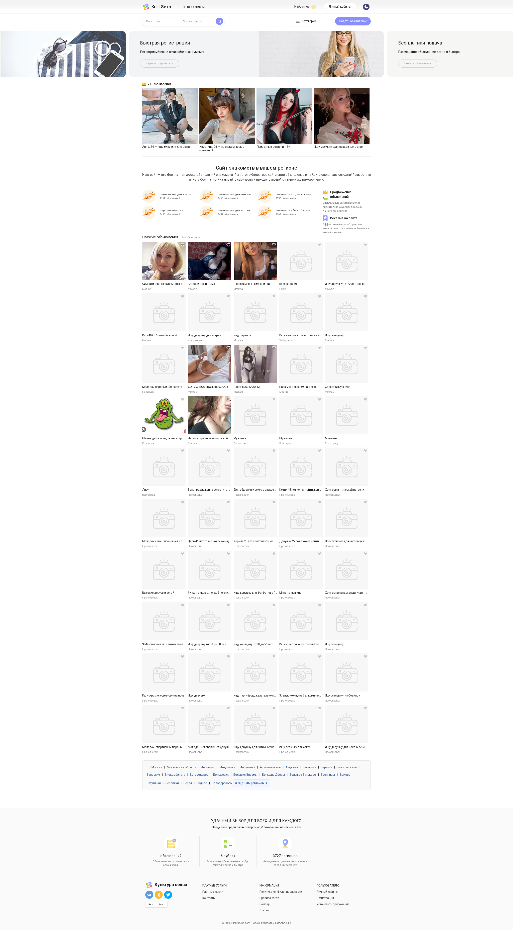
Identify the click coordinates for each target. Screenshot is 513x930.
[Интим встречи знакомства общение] (209, 415)
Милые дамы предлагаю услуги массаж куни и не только (179, 438)
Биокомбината (175, 774)
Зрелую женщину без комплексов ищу (304, 695)
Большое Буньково (303, 774)
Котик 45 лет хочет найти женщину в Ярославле (311, 489)
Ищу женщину (334, 335)
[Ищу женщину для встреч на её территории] (301, 312)
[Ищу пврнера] (255, 312)
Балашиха (309, 767)
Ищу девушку (197, 695)
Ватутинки (154, 783)
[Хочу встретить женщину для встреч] (346, 570)
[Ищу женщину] (346, 312)
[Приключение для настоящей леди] (346, 518)
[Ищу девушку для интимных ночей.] (255, 724)
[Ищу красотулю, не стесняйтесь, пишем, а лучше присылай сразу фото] (301, 621)
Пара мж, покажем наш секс (297, 386)
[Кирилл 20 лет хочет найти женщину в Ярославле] (255, 518)
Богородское (199, 774)
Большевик (221, 774)
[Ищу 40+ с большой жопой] (164, 312)
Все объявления (191, 237)
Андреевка (227, 767)
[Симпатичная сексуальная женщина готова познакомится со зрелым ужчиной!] (164, 261)
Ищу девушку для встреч (204, 335)
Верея (188, 783)
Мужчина (240, 438)
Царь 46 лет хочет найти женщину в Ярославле (219, 541)
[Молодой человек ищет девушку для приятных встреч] (209, 724)
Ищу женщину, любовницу (342, 695)
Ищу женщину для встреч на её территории (308, 335)
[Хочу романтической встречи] (346, 467)
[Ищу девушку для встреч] (209, 312)
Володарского (222, 783)
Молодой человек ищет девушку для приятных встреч (224, 747)
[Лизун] (164, 467)
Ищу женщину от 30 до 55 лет (253, 644)
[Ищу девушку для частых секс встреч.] (346, 724)
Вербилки (172, 783)
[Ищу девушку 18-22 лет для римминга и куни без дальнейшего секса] (346, 261)
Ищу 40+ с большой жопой (159, 335)
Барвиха (326, 767)
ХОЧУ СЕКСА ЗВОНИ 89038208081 (210, 386)
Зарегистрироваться (160, 63)
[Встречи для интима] (209, 261)
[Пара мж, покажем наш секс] (301, 364)
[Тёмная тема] (366, 7)
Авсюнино (208, 767)
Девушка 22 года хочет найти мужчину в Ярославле (313, 541)
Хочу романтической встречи (344, 489)
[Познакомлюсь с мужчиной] (255, 261)
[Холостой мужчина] (346, 364)
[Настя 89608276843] (255, 364)
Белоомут (153, 774)
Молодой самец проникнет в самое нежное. (171, 541)
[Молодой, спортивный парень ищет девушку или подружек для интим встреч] (164, 724)
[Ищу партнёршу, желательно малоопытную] (255, 672)
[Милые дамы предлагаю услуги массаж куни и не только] (164, 415)
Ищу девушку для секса (295, 747)
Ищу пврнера (242, 335)
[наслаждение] (301, 261)
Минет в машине (290, 592)
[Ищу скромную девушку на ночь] (164, 672)
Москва (156, 767)
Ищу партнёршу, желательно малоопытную (262, 695)
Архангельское (270, 767)
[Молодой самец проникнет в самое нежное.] (164, 518)
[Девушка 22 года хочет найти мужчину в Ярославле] (301, 518)
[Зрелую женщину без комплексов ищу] (301, 672)
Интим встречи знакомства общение (212, 438)
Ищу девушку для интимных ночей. (257, 747)
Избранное (302, 6)
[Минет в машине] (301, 570)
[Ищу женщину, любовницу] (346, 672)
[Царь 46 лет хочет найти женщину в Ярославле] (209, 518)
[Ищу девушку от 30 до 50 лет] (209, 621)
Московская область (181, 767)
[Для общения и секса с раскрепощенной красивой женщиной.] (255, 467)
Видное (202, 783)
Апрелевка (247, 767)
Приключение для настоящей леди (348, 541)
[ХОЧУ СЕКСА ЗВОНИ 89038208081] (209, 364)
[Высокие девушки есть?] (164, 570)
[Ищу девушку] (209, 672)
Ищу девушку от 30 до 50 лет (207, 644)
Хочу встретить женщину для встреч (349, 592)
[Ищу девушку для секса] (301, 724)
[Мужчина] (255, 415)
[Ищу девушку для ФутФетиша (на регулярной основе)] (255, 570)
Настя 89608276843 (247, 386)
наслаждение (288, 283)
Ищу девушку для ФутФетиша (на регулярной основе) (269, 592)
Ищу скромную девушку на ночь (163, 695)
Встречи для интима (201, 283)
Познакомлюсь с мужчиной (252, 283)
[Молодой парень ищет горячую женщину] (164, 364)
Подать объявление (353, 21)
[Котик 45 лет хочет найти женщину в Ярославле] (301, 467)
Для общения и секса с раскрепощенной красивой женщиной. (275, 489)
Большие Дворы (273, 774)
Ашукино (292, 767)
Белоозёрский (347, 767)
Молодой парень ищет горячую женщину (169, 386)
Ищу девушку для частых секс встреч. (350, 747)
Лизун (146, 489)
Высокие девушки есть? (158, 592)
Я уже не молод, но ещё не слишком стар (215, 592)
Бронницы (328, 774)
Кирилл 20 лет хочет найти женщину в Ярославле (266, 541)
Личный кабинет (340, 6)
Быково (345, 774)
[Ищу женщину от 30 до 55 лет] (255, 621)
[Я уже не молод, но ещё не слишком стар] (209, 570)
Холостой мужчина (337, 386)
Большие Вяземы (245, 774)
